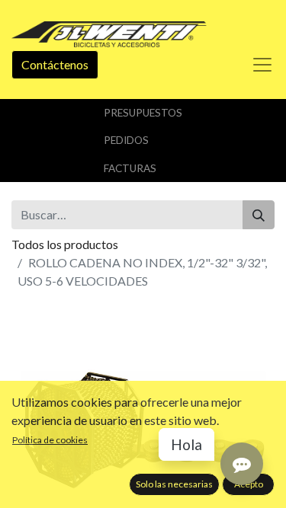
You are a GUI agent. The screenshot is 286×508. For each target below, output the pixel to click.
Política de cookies (50, 440)
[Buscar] (259, 214)
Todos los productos (64, 244)
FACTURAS (130, 168)
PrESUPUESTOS (143, 113)
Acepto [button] (248, 484)
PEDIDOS (126, 140)
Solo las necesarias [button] (174, 484)
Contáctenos (54, 64)
